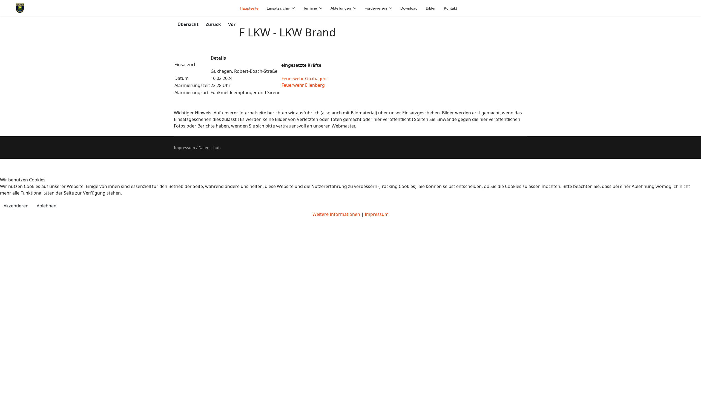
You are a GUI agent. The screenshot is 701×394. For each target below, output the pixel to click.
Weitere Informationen (336, 214)
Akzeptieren (16, 206)
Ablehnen (46, 206)
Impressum (377, 214)
